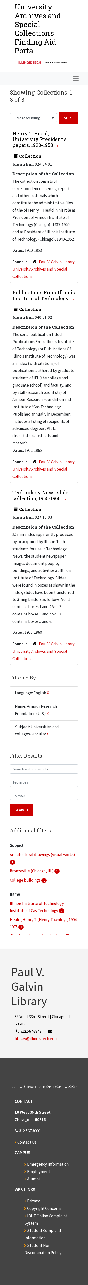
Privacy (33, 1201)
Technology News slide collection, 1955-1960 (40, 495)
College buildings (25, 880)
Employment (38, 1171)
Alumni (33, 1179)
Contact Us (27, 1142)
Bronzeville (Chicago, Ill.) (32, 871)
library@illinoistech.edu (36, 1038)
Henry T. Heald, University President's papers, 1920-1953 (39, 139)
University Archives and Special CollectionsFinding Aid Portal (38, 28)
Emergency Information (48, 1164)
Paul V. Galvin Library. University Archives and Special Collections (43, 269)
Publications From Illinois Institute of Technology (43, 295)
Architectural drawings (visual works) (42, 854)
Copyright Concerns (44, 1208)
